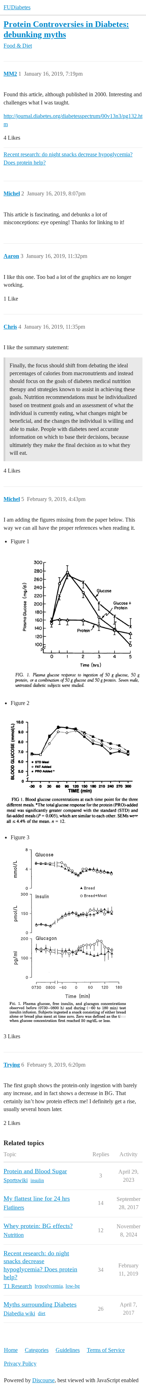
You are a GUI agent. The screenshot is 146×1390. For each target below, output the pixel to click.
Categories (37, 1350)
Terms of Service (106, 1350)
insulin (37, 1180)
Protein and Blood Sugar (35, 1171)
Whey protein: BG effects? (38, 1225)
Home (11, 1350)
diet (41, 1313)
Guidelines (68, 1350)
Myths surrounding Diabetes (40, 1304)
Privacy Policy (20, 1364)
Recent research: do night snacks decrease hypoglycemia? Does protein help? (68, 158)
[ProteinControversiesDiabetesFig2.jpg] (73, 769)
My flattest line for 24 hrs (37, 1198)
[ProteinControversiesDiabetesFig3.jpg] (66, 936)
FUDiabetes (17, 7)
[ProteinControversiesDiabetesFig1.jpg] (73, 621)
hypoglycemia (49, 1286)
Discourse (43, 1380)
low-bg (73, 1286)
